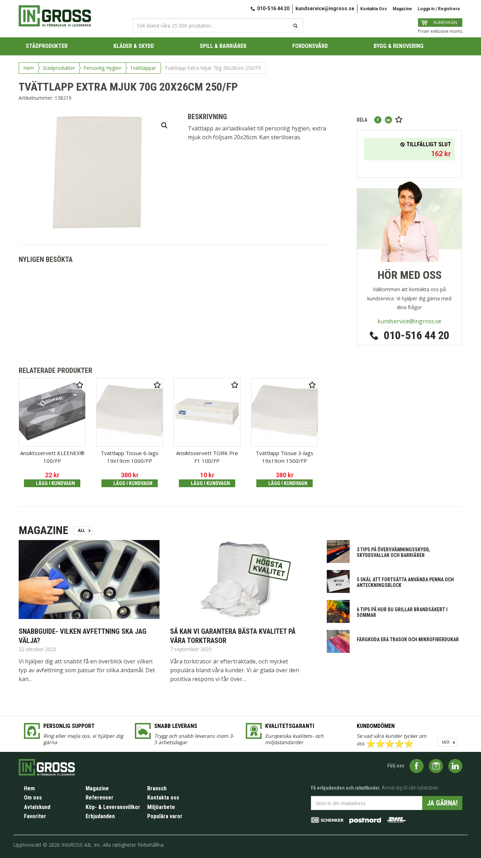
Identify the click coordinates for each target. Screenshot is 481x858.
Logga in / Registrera (439, 8)
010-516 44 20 (416, 335)
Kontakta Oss (373, 8)
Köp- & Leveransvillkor (113, 807)
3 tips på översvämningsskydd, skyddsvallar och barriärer (393, 552)
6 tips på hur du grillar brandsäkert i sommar (402, 612)
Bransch (157, 788)
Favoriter (35, 816)
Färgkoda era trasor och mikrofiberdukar (408, 639)
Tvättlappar (143, 68)
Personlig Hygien (102, 68)
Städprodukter (59, 68)
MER (446, 742)
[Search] (294, 26)
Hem (28, 68)
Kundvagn (445, 22)
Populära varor (164, 816)
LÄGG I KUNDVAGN (55, 483)
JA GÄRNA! (442, 803)
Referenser (99, 797)
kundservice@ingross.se (324, 8)
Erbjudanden (100, 816)
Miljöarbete (161, 807)
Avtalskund (37, 807)
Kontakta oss (163, 797)
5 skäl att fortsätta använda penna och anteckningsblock (405, 582)
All (81, 530)
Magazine (402, 8)
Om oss (33, 797)
